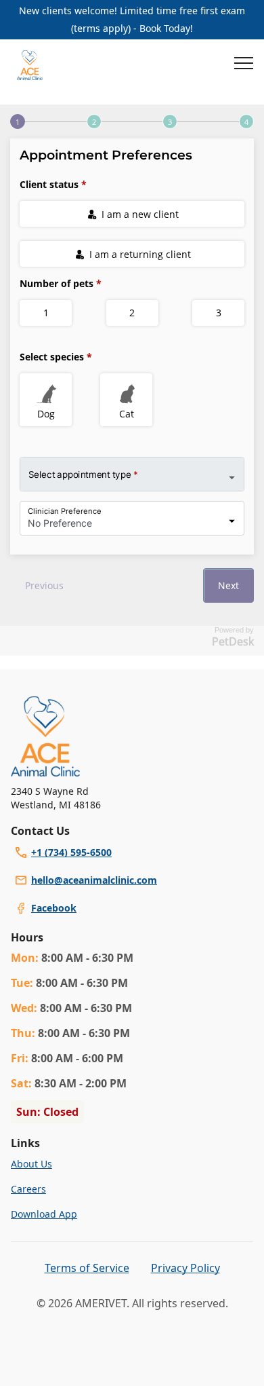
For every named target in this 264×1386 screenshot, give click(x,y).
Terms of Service (87, 1268)
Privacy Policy (185, 1268)
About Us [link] (31, 1163)
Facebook (53, 907)
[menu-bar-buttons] (243, 65)
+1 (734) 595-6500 (71, 852)
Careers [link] (28, 1188)
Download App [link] (44, 1213)
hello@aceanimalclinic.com (94, 880)
